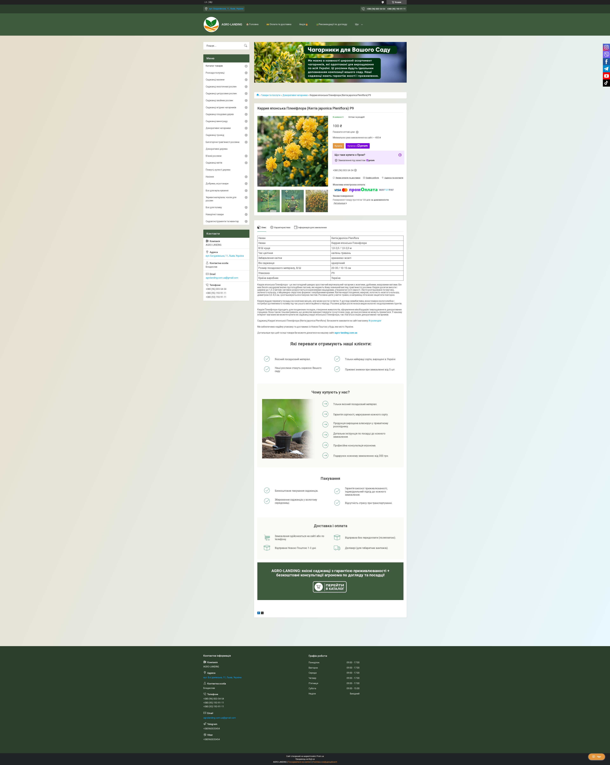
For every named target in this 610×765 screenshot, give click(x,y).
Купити (338, 146)
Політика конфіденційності (325, 762)
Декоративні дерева (216, 149)
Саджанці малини (215, 79)
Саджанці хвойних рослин (219, 100)
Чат (599, 756)
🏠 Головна (252, 24)
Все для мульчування (217, 190)
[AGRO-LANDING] (211, 24)
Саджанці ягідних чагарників (221, 107)
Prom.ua (320, 756)
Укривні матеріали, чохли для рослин (221, 199)
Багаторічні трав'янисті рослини (222, 142)
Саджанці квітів (214, 162)
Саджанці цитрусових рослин (221, 93)
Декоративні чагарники (295, 95)
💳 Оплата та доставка (278, 24)
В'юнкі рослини (213, 156)
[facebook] (258, 613)
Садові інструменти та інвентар (222, 221)
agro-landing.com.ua (346, 332)
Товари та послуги (270, 95)
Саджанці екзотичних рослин (221, 86)
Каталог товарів (214, 66)
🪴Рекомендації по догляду (331, 24)
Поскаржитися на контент (299, 762)
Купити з (352, 146)
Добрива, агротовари (217, 183)
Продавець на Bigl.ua (305, 759)
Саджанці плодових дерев (220, 114)
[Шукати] (245, 46)
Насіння (210, 176)
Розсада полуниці (215, 73)
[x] (262, 613)
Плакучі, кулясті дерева (218, 169)
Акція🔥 (303, 24)
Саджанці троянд (215, 135)
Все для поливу (214, 207)
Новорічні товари (215, 214)
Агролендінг (375, 320)
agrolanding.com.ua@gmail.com (222, 278)
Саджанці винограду (217, 121)
